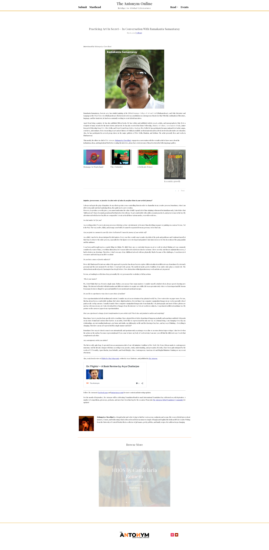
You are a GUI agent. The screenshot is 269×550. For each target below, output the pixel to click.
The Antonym (110, 140)
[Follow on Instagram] (172, 534)
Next (183, 190)
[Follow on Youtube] (176, 534)
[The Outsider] (121, 164)
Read (173, 7)
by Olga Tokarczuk (110, 358)
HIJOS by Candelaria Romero (134, 473)
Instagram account (117, 393)
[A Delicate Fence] (148, 164)
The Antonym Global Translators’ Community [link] (168, 400)
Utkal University (99, 116)
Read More (134, 487)
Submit (82, 7)
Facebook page (103, 393)
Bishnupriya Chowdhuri (103, 47)
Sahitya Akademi (134, 128)
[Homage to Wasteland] (94, 164)
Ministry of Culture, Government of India (166, 126)
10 (142, 502)
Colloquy (139, 33)
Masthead (95, 7)
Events (185, 7)
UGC (103, 128)
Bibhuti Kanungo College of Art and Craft (142, 113)
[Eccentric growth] (175, 179)
